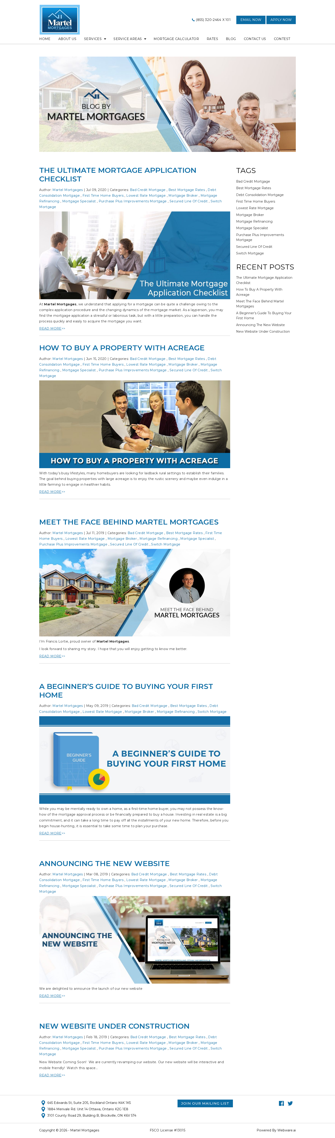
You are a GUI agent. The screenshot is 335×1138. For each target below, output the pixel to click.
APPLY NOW (281, 20)
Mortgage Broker (183, 195)
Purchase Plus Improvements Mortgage (133, 201)
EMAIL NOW (250, 20)
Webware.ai (286, 1130)
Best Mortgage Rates (186, 190)
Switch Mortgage (165, 544)
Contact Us (255, 39)
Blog (231, 39)
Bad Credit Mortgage (148, 190)
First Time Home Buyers (103, 195)
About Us (67, 39)
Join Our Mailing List (205, 1103)
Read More (50, 329)
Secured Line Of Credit (189, 201)
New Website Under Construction (114, 1026)
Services (93, 39)
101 (228, 20)
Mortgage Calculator (176, 39)
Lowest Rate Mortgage (146, 195)
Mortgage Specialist (79, 201)
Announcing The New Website (104, 863)
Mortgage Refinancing (158, 539)
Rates (212, 39)
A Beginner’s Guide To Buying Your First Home (126, 690)
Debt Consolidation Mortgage (260, 195)
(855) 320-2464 (208, 20)
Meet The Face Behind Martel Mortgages (129, 522)
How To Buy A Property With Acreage (122, 347)
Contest (282, 39)
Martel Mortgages (60, 304)
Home (45, 39)
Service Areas (127, 39)
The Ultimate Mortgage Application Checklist (117, 174)
